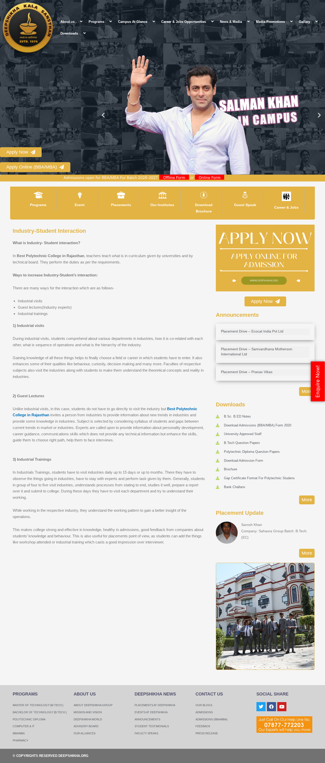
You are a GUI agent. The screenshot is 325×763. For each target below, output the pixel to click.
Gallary (304, 22)
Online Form (230, 177)
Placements (121, 205)
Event (80, 205)
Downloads (69, 33)
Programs (96, 22)
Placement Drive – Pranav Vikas (246, 372)
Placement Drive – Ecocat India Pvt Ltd (252, 331)
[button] (76, 21)
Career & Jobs (286, 207)
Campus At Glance (132, 22)
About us (67, 22)
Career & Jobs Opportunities (183, 22)
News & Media (231, 22)
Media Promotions (270, 22)
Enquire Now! (318, 382)
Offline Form (195, 177)
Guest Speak (245, 205)
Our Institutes (162, 205)
